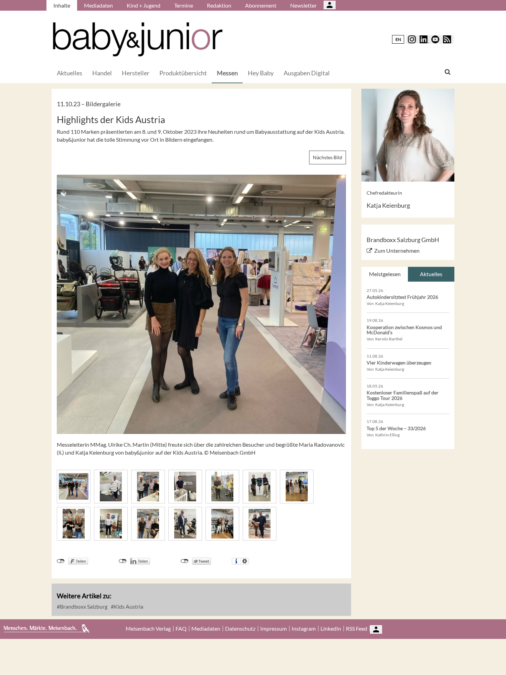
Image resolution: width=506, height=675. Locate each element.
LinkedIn (330, 628)
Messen (227, 73)
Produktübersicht (183, 73)
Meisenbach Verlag (148, 628)
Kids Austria (128, 606)
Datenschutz (240, 628)
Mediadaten (98, 5)
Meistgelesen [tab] (385, 274)
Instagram (304, 628)
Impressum (273, 628)
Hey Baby (261, 73)
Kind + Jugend (143, 5)
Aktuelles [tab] (431, 274)
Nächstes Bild (327, 157)
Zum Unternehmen (397, 250)
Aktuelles (69, 73)
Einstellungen (244, 561)
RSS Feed (356, 628)
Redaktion (219, 5)
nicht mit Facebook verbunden (61, 561)
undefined (123, 561)
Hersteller (135, 73)
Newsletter (303, 5)
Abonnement (260, 5)
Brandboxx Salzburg (83, 606)
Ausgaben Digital (307, 73)
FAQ (181, 628)
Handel (102, 73)
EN (398, 39)
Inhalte (61, 5)
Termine (183, 5)
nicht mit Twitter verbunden (185, 561)
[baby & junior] (138, 39)
